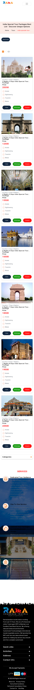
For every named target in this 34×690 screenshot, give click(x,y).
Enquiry (27, 107)
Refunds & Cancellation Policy (17, 686)
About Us (12, 681)
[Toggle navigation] (27, 4)
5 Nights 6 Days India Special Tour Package (15, 250)
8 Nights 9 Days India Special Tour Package (15, 420)
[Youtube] (19, 664)
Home (7, 30)
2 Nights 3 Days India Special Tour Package (15, 81)
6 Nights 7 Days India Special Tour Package (15, 307)
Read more (6, 39)
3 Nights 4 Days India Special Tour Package (15, 138)
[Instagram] (16, 664)
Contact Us (13, 688)
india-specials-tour (24, 30)
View (6, 107)
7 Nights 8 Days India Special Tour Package (15, 363)
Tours (13, 30)
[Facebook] (14, 664)
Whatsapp (17, 107)
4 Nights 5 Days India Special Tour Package (15, 194)
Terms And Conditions (17, 684)
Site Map (21, 688)
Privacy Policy (20, 681)
